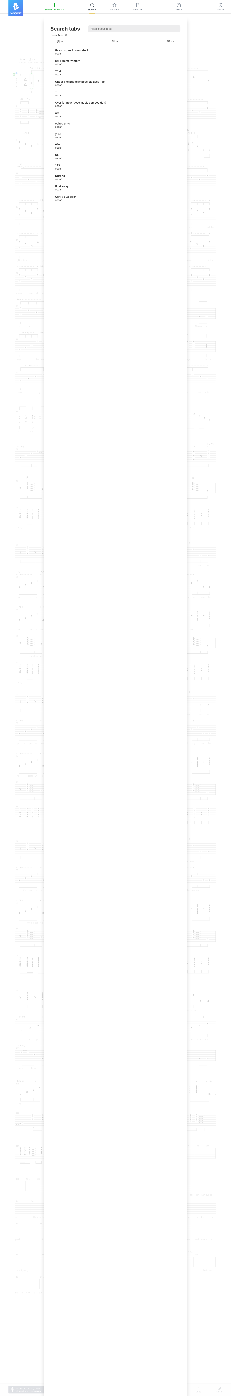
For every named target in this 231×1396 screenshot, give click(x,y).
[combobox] (60, 41)
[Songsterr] (15, 8)
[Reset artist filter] (65, 35)
